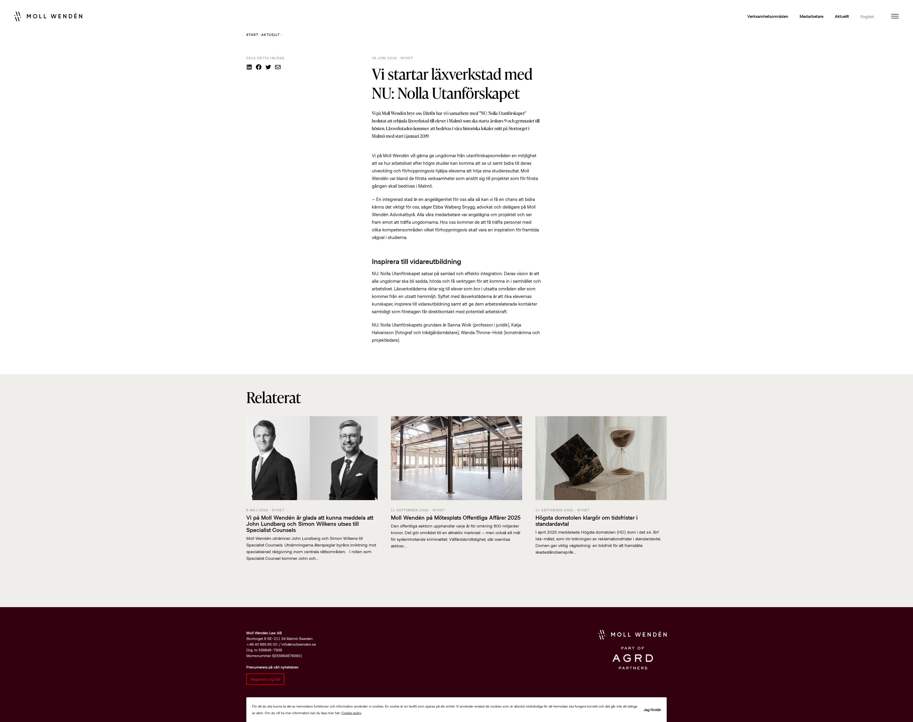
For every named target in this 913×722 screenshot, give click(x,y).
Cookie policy (351, 713)
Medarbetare (811, 16)
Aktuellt (842, 16)
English (867, 16)
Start (252, 35)
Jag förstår (652, 709)
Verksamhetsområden (767, 16)
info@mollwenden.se (299, 644)
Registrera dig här (265, 679)
